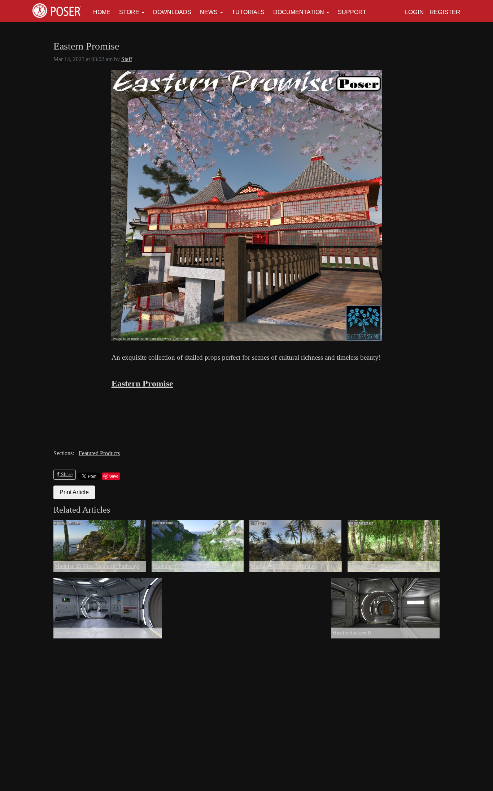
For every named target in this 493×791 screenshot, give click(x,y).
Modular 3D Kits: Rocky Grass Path (193, 566)
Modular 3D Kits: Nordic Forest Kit (388, 566)
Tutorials (248, 12)
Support (352, 12)
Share (66, 474)
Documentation (298, 12)
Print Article (74, 492)
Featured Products (99, 453)
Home (101, 12)
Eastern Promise (142, 383)
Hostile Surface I (73, 633)
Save (113, 476)
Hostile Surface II (352, 633)
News (209, 12)
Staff (126, 59)
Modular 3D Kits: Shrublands (284, 566)
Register (444, 12)
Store (129, 12)
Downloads (172, 12)
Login (414, 12)
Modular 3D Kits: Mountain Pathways (97, 566)
